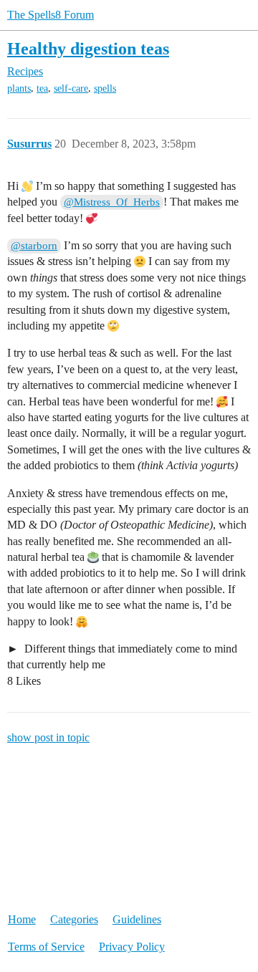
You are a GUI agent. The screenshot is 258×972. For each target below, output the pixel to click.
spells (105, 88)
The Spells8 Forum (50, 15)
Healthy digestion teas (88, 48)
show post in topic (48, 737)
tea (42, 88)
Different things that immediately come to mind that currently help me (122, 656)
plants (19, 88)
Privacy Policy (132, 946)
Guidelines (137, 919)
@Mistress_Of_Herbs (112, 202)
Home (22, 919)
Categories (74, 919)
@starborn (34, 245)
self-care (71, 88)
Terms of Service (46, 946)
